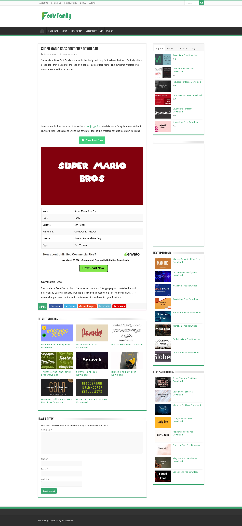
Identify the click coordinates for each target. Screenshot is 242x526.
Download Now (94, 140)
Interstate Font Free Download (187, 95)
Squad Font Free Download (186, 472)
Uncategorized (50, 54)
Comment (46, 430)
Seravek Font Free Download (86, 373)
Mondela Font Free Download (187, 405)
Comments (183, 48)
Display (109, 31)
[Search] (201, 2)
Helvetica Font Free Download (187, 82)
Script (64, 31)
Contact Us (56, 3)
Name (44, 459)
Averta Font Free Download (186, 299)
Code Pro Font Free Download (187, 339)
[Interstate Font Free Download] (163, 99)
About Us (44, 3)
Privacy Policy (70, 3)
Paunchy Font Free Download (86, 346)
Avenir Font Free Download (185, 55)
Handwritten (76, 31)
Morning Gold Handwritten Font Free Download (56, 401)
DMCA (83, 3)
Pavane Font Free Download (127, 344)
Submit (92, 3)
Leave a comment (70, 54)
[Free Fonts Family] (56, 15)
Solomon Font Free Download (187, 312)
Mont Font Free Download (185, 326)
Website (45, 479)
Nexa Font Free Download (185, 285)
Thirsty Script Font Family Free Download (56, 373)
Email (44, 469)
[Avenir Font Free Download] (163, 59)
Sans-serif (53, 31)
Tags (194, 48)
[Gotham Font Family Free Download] (163, 72)
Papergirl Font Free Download (187, 445)
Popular (159, 48)
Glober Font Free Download (186, 352)
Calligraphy (91, 31)
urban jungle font (92, 126)
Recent (170, 48)
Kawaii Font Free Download (186, 122)
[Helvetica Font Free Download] (163, 86)
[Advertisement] (142, 16)
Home (42, 30)
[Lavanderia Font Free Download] (163, 113)
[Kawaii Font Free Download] (163, 126)
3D (101, 31)
